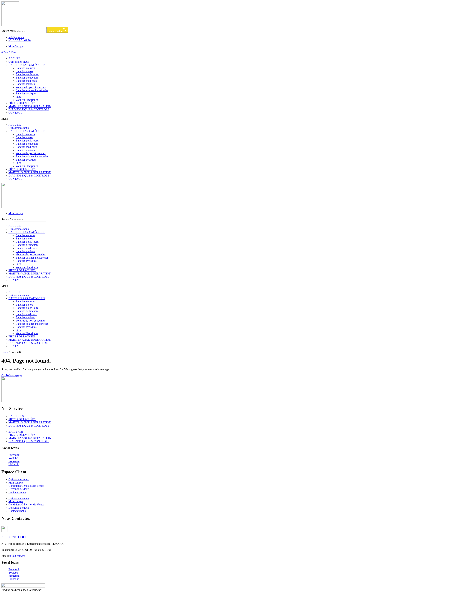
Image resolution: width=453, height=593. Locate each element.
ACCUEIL (14, 58)
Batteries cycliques (26, 93)
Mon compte (15, 482)
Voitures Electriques (27, 99)
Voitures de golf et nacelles (30, 87)
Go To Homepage (11, 375)
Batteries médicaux (26, 80)
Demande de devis (18, 488)
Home (4, 352)
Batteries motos (24, 71)
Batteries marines (25, 83)
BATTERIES (16, 416)
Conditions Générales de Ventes (26, 485)
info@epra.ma (17, 555)
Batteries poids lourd (27, 74)
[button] (226, 118)
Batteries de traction (27, 77)
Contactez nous (17, 492)
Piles (18, 96)
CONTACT (15, 112)
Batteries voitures (25, 68)
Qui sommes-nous (18, 61)
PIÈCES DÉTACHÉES (22, 103)
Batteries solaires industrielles (32, 90)
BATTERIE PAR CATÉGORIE (26, 64)
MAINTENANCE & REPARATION (29, 106)
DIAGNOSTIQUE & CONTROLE (28, 109)
